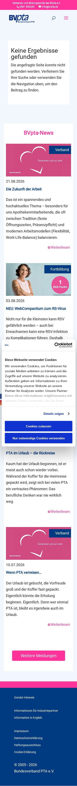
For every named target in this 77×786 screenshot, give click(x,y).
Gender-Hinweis (24, 697)
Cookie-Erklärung (25, 752)
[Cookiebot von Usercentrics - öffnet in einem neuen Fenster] (54, 345)
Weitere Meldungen (38, 655)
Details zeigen (54, 413)
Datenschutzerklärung (28, 738)
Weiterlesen (60, 247)
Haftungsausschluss (27, 745)
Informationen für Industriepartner (36, 710)
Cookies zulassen (38, 426)
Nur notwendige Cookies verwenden (39, 438)
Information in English (28, 717)
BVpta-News (38, 133)
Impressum (21, 731)
